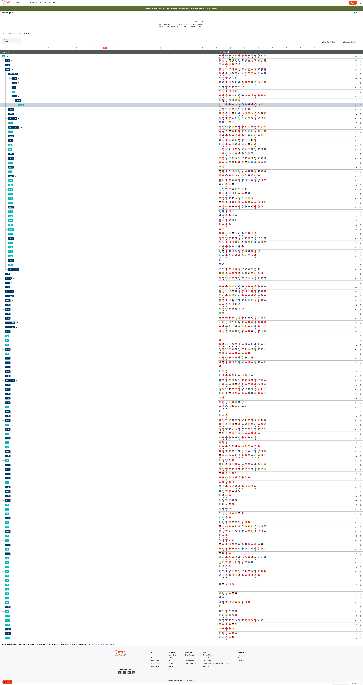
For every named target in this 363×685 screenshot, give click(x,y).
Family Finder (156, 8)
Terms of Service (208, 655)
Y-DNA (164, 8)
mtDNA (172, 8)
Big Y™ (170, 660)
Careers (153, 658)
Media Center (155, 666)
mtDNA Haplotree (190, 663)
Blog (152, 655)
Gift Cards (172, 666)
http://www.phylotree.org (106, 644)
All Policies (206, 666)
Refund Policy (155, 660)
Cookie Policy (207, 660)
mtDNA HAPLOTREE (24, 34)
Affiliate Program (156, 663)
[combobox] (11, 42)
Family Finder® (173, 655)
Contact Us (241, 660)
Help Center (241, 655)
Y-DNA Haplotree (190, 660)
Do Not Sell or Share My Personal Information (216, 663)
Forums (187, 658)
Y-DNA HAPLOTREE (9, 34)
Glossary (240, 658)
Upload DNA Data (31, 3)
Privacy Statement (208, 658)
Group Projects (45, 3)
